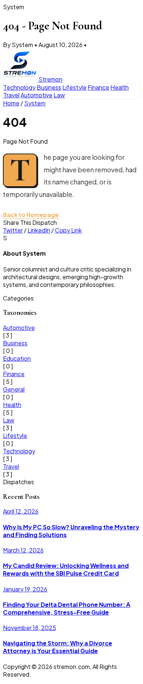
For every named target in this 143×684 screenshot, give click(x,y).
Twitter (13, 230)
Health (119, 87)
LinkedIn (38, 230)
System (34, 103)
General (14, 389)
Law (59, 95)
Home (11, 103)
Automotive (36, 95)
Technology (19, 87)
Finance (98, 87)
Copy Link (68, 230)
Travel (11, 95)
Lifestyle (74, 87)
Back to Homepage (31, 215)
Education (17, 358)
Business (49, 87)
